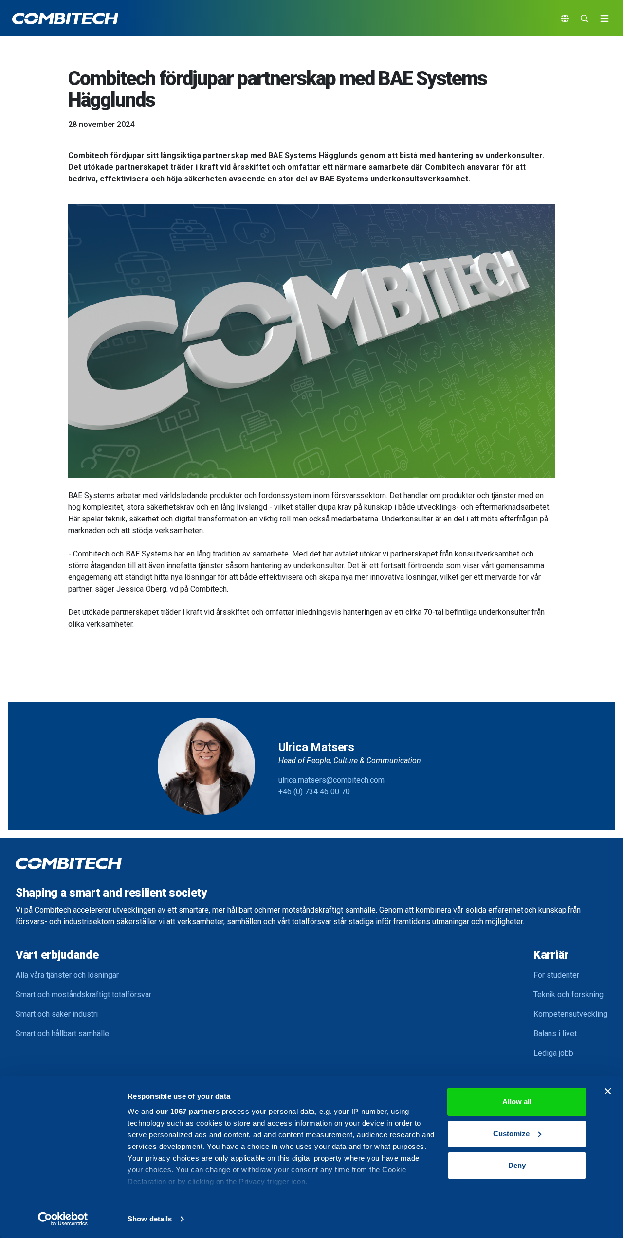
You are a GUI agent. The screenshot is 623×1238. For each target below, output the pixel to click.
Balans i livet (555, 1033)
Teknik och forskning (568, 994)
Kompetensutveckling (570, 1014)
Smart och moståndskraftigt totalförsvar (83, 994)
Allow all (516, 1101)
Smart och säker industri (57, 1014)
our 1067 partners (188, 1111)
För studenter (556, 975)
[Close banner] (608, 1091)
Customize (511, 1134)
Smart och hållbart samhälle (62, 1033)
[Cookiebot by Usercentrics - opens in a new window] (63, 1219)
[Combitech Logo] (65, 18)
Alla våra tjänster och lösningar (67, 975)
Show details (150, 1219)
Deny (517, 1165)
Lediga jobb (553, 1053)
